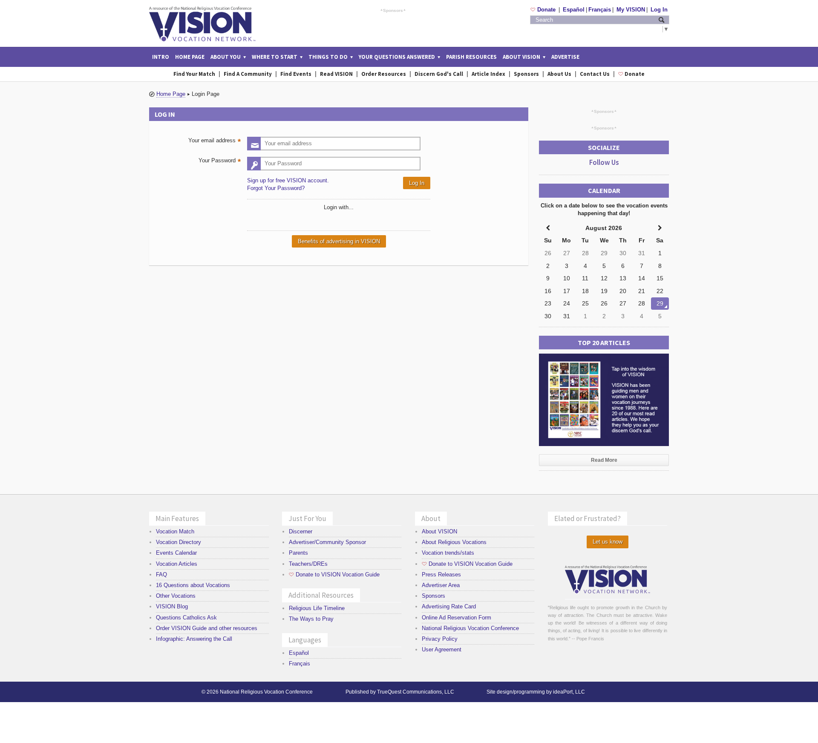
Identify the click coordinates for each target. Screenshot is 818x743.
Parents (298, 553)
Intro (160, 56)
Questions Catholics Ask (186, 617)
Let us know (607, 542)
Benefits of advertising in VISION (339, 241)
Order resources (383, 74)
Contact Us (595, 74)
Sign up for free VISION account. (288, 180)
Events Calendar (176, 553)
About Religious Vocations (454, 542)
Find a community (248, 74)
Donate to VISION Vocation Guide (334, 574)
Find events (295, 74)
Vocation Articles (176, 564)
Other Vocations (176, 596)
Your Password (221, 161)
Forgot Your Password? (276, 188)
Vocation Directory (178, 542)
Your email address (215, 141)
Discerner (300, 531)
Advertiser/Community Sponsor (327, 542)
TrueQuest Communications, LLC (415, 692)
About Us (559, 74)
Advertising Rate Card (449, 606)
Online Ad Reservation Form (456, 617)
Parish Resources (471, 56)
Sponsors (393, 10)
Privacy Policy (440, 639)
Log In (659, 9)
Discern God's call (439, 74)
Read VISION (336, 74)
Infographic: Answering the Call (194, 639)
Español (574, 9)
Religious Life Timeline (317, 608)
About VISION (439, 531)
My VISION (630, 9)
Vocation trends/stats (448, 553)
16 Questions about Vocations (193, 585)
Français (599, 9)
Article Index (488, 74)
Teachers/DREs (308, 564)
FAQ (161, 574)
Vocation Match (175, 531)
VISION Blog (172, 606)
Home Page (189, 56)
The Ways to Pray (311, 619)
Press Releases (441, 574)
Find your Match (194, 74)
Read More (604, 460)
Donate (543, 9)
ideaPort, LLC (569, 692)
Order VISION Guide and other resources (206, 628)
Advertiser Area (441, 585)
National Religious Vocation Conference (470, 628)
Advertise (565, 56)
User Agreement (441, 649)
